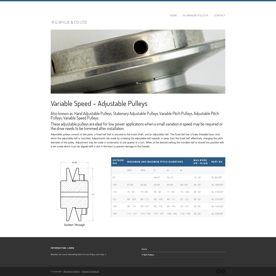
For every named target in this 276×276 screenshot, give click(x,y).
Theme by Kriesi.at (90, 271)
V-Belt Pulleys (148, 254)
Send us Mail (218, 271)
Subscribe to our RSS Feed (223, 271)
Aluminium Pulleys (195, 15)
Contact (219, 15)
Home (173, 15)
